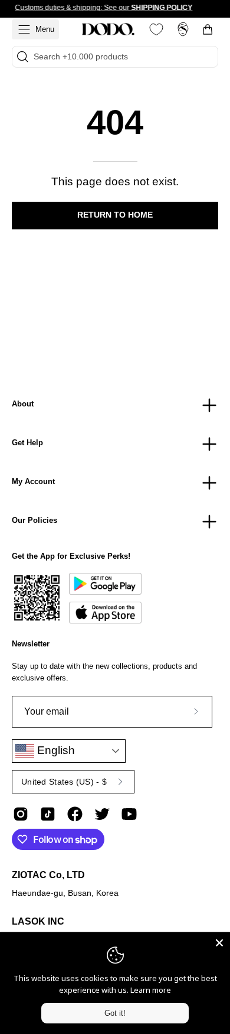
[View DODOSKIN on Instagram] (20, 814)
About (23, 403)
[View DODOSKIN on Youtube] (129, 814)
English (54, 750)
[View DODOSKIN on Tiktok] (48, 814)
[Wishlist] (156, 29)
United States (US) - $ (64, 781)
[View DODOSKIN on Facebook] (75, 814)
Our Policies (34, 520)
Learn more (150, 990)
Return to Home (115, 215)
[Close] (219, 943)
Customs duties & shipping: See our (103, 7)
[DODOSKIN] (107, 29)
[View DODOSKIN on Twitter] (102, 814)
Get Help (27, 442)
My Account (33, 481)
